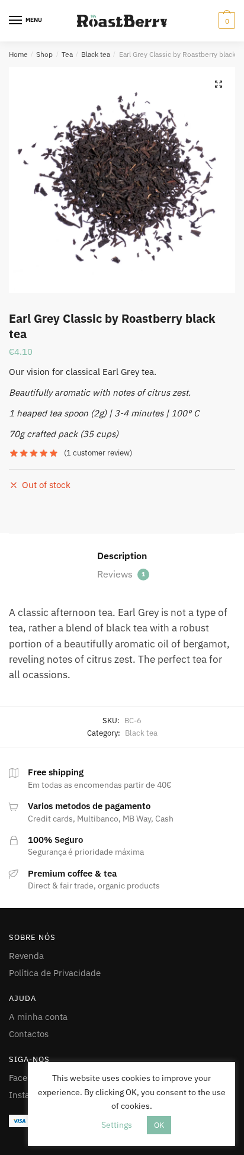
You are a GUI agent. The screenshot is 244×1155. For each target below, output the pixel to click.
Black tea (95, 54)
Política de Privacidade (55, 972)
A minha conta (38, 1016)
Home (18, 54)
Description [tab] (122, 556)
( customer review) (98, 453)
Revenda (26, 955)
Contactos (29, 1034)
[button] (218, 84)
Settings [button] (116, 1124)
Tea (67, 54)
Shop (44, 54)
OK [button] (159, 1125)
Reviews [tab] (121, 574)
